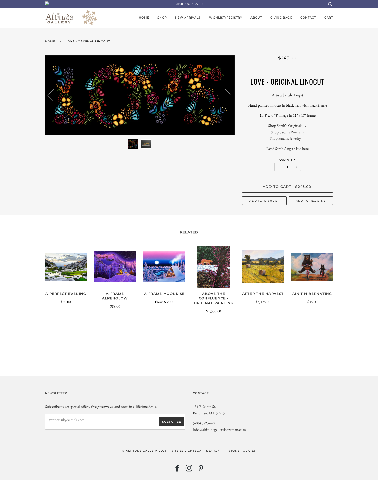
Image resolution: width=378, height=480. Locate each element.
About (256, 17)
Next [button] (225, 95)
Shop (162, 17)
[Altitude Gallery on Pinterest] (200, 470)
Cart (328, 17)
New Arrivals (188, 17)
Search (213, 450)
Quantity (287, 159)
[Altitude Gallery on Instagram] (189, 470)
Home (144, 17)
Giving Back (281, 17)
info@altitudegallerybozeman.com (219, 429)
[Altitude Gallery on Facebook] (177, 470)
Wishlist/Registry (225, 17)
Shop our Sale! (189, 4)
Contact (308, 17)
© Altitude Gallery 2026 (144, 450)
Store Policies (242, 450)
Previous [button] (53, 95)
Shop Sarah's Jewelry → (287, 138)
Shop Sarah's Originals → (287, 125)
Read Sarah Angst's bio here (287, 148)
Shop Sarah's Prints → (287, 132)
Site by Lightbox (186, 450)
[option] (140, 95)
